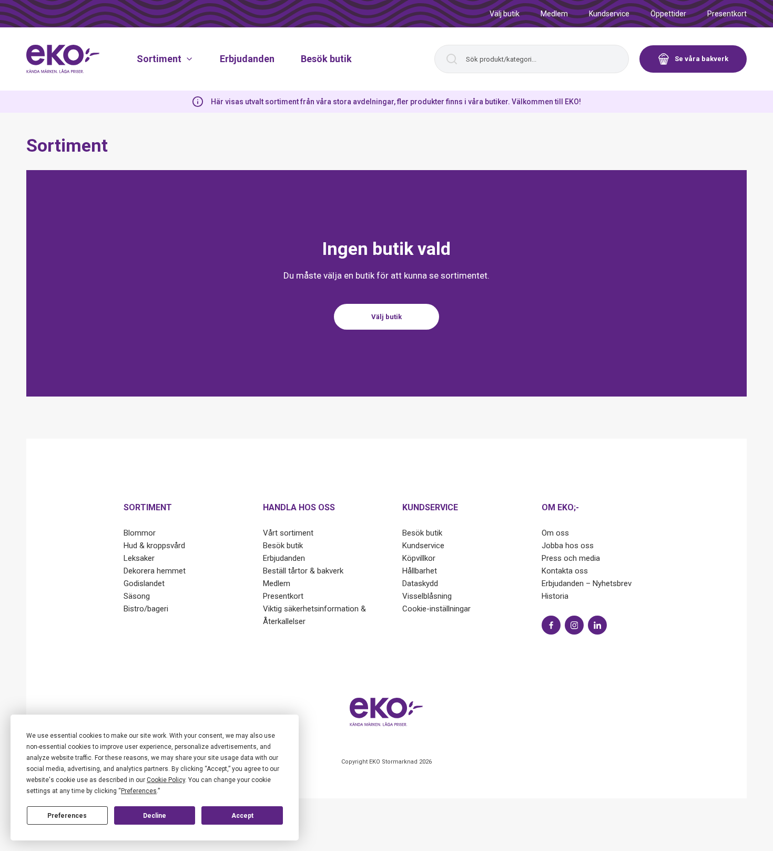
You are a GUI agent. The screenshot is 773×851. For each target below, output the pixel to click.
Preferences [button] (139, 791)
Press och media (571, 558)
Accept (242, 815)
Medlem (554, 13)
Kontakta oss (565, 571)
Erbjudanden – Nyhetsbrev (587, 583)
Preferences (67, 815)
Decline (154, 815)
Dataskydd (420, 583)
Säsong (137, 596)
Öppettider (668, 13)
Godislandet (144, 583)
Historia (555, 596)
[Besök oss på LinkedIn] (597, 625)
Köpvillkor (418, 558)
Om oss (555, 533)
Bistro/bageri (146, 608)
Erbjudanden (247, 58)
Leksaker (139, 558)
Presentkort (727, 13)
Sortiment (159, 58)
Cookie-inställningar (436, 608)
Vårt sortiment (288, 533)
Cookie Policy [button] (166, 780)
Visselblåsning (427, 596)
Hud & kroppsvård (154, 545)
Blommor (140, 533)
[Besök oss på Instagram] (574, 625)
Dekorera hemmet (155, 571)
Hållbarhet (419, 571)
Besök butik (326, 58)
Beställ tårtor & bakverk (303, 571)
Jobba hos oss (568, 545)
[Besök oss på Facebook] (551, 625)
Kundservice (609, 13)
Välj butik (505, 13)
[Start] (63, 59)
